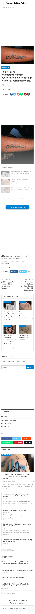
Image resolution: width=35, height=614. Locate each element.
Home (9, 600)
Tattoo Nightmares (10, 420)
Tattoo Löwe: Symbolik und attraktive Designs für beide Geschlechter (27, 286)
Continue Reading (17, 207)
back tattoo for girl (6, 258)
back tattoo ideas (17, 258)
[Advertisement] (17, 26)
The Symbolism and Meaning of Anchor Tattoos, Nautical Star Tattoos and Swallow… (16, 476)
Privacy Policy (23, 600)
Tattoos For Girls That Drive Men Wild (15, 510)
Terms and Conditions (17, 603)
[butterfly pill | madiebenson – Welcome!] (25, 329)
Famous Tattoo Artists (17, 611)
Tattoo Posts (8, 427)
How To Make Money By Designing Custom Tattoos (17, 570)
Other (5, 417)
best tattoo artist (6, 263)
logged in (11, 361)
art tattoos (17, 256)
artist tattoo (24, 256)
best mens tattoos (20, 261)
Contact (15, 600)
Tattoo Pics (5, 67)
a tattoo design (9, 256)
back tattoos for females (7, 261)
